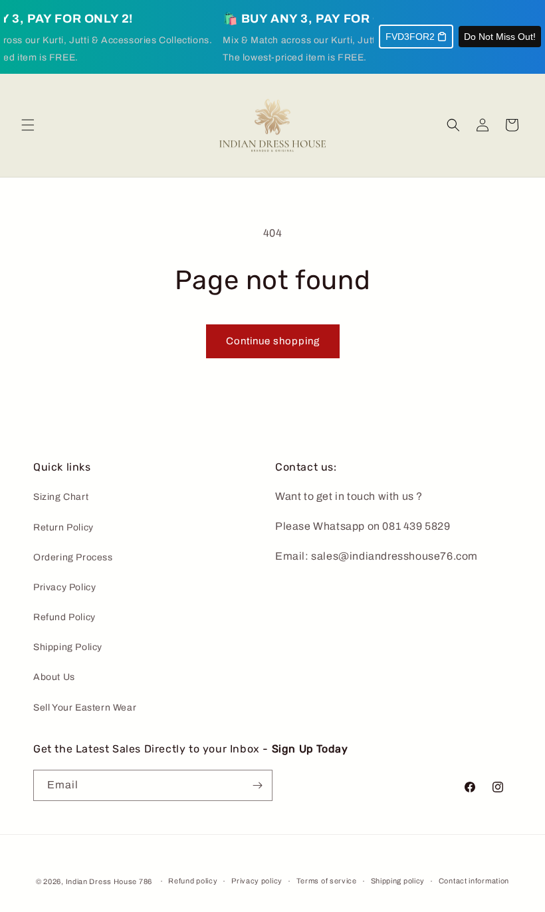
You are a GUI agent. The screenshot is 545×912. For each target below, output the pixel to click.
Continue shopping (273, 341)
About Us (54, 677)
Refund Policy (64, 617)
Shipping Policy (67, 647)
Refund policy (192, 881)
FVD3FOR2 (410, 36)
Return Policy (63, 527)
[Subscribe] (257, 785)
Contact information (474, 881)
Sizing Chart (60, 497)
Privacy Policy (64, 587)
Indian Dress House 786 (109, 881)
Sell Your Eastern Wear (84, 708)
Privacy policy (256, 881)
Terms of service (326, 881)
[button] (28, 125)
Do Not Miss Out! (500, 36)
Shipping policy (398, 881)
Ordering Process (73, 557)
